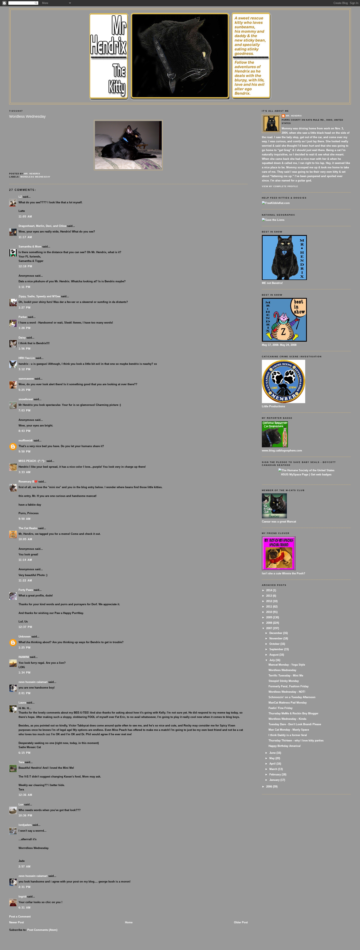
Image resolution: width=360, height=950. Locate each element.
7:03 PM (25, 410)
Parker (23, 317)
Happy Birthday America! (285, 746)
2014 (269, 590)
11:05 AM (25, 216)
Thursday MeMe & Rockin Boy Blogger (293, 713)
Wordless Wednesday (35, 177)
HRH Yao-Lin (27, 358)
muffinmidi (26, 440)
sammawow (26, 378)
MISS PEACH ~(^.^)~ (32, 460)
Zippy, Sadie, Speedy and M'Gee (39, 296)
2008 (269, 622)
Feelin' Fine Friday (280, 708)
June (272, 752)
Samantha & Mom (30, 246)
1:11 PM (24, 287)
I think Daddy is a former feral (288, 735)
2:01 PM (25, 693)
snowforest (26, 399)
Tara (21, 762)
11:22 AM (25, 580)
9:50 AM (25, 518)
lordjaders (25, 824)
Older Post (241, 922)
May (272, 758)
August (274, 654)
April (272, 763)
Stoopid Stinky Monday (284, 680)
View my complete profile (280, 186)
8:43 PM (25, 430)
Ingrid (22, 896)
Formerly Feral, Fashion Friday (289, 686)
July (272, 660)
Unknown (25, 636)
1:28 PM (25, 328)
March (273, 769)
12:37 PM (25, 627)
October (274, 643)
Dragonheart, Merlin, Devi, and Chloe (42, 226)
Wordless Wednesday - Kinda (287, 718)
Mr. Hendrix (294, 116)
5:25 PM (25, 389)
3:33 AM (25, 472)
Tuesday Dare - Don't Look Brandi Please (295, 724)
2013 (269, 595)
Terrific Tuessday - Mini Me (286, 675)
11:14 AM (25, 559)
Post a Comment (20, 916)
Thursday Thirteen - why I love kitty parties (296, 740)
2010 (269, 612)
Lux (21, 804)
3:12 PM (25, 369)
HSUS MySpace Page (294, 474)
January (274, 779)
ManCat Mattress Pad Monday (288, 702)
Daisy (22, 337)
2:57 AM (25, 866)
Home (128, 922)
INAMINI (24, 657)
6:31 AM (25, 907)
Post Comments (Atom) (42, 929)
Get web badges (321, 474)
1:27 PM (25, 307)
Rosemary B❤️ (28, 481)
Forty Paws (26, 589)
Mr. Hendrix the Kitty (180, 17)
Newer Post (16, 922)
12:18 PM (25, 266)
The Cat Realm (28, 528)
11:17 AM (25, 237)
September (276, 649)
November (276, 638)
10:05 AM (25, 539)
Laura (22, 702)
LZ (20, 196)
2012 (269, 601)
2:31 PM (25, 887)
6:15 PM (25, 752)
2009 (269, 617)
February (275, 774)
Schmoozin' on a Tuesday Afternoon (292, 697)
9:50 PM (25, 451)
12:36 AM (25, 794)
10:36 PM (25, 815)
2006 (269, 786)
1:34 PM (25, 672)
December (276, 633)
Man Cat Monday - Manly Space (289, 729)
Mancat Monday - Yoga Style (287, 664)
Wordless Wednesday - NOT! (287, 691)
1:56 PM (25, 348)
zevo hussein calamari (33, 682)
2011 (269, 606)
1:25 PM (25, 647)
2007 (269, 628)
